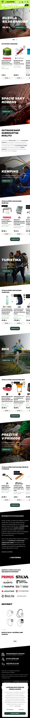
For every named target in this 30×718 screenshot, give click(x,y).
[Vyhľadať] (26, 5)
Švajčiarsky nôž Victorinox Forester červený (19, 62)
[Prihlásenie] (25, 2)
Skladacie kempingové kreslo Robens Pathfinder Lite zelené (19, 222)
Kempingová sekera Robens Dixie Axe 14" (6, 487)
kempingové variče (24, 175)
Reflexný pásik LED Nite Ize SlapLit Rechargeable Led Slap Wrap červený (7, 399)
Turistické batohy (20, 265)
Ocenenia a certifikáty (7, 551)
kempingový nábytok (6, 177)
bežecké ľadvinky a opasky (10, 355)
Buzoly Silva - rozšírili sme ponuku (12, 633)
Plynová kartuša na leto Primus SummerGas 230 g (7, 62)
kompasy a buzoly (11, 267)
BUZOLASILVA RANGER (15, 19)
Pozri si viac (6, 111)
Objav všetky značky (21, 596)
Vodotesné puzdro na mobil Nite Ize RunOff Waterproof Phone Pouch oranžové (19, 400)
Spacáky (18, 175)
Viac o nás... (14, 150)
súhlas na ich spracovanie (21, 682)
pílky (2, 446)
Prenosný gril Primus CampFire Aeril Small (7, 221)
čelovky (26, 265)
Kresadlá (18, 444)
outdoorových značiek (8, 542)
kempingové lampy (15, 177)
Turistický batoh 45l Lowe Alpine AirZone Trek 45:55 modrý (19, 311)
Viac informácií (18, 706)
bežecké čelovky (19, 355)
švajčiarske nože (23, 444)
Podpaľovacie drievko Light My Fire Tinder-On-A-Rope (19, 488)
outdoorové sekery (8, 446)
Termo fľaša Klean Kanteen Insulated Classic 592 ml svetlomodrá (7, 311)
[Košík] (28, 2)
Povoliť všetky (15, 713)
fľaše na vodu (4, 267)
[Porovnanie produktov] (22, 2)
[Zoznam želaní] (20, 2)
